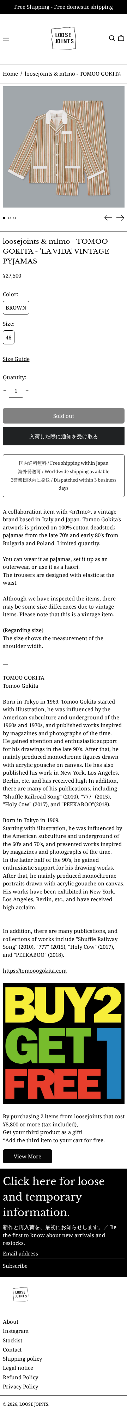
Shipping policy (22, 1358)
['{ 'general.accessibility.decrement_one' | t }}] (4, 390)
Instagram (16, 1330)
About (10, 1321)
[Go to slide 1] (4, 218)
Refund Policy (20, 1377)
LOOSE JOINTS (33, 1404)
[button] (112, 38)
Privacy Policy (20, 1386)
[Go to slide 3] (14, 218)
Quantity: (14, 377)
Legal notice (18, 1367)
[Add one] (27, 390)
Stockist (12, 1340)
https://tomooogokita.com (35, 970)
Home (10, 73)
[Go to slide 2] (9, 218)
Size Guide (16, 358)
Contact (12, 1349)
